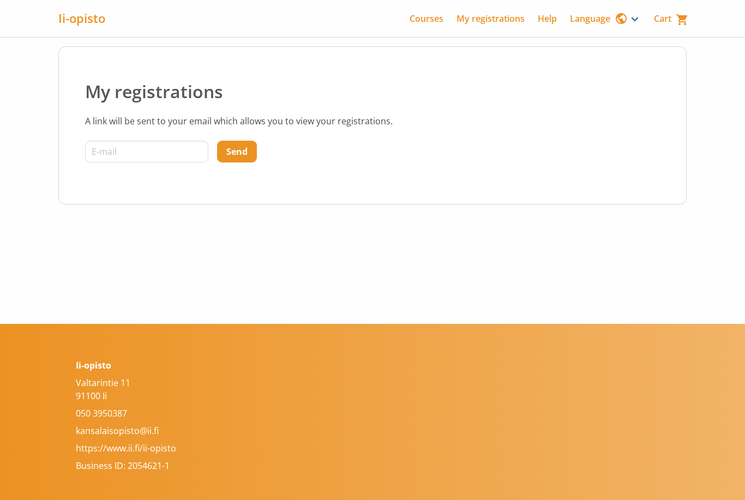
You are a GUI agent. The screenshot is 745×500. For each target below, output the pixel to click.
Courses (426, 19)
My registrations (490, 19)
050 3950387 (101, 413)
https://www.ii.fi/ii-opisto (126, 448)
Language (590, 19)
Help (547, 19)
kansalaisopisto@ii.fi (117, 431)
